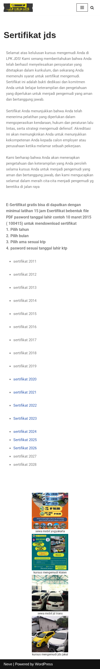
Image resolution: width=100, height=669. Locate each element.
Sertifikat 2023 (25, 418)
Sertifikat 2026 (25, 448)
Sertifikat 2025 (25, 440)
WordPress (44, 664)
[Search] (92, 7)
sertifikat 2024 (24, 431)
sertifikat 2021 (24, 392)
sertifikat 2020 (24, 379)
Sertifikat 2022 (25, 405)
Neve (8, 664)
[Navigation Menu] (82, 7)
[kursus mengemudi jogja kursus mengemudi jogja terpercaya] (18, 7)
